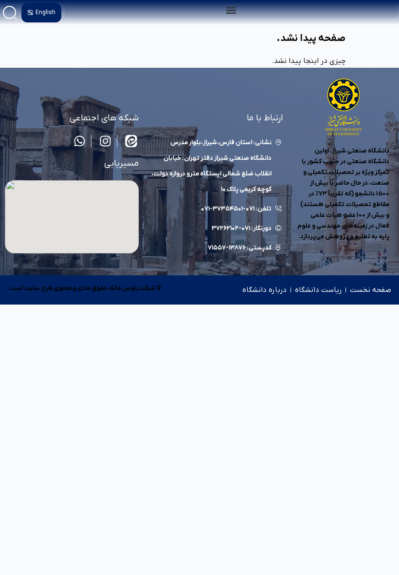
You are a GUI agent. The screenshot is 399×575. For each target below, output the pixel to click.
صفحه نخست (370, 290)
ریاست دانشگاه (318, 290)
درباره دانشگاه (264, 290)
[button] (231, 10)
